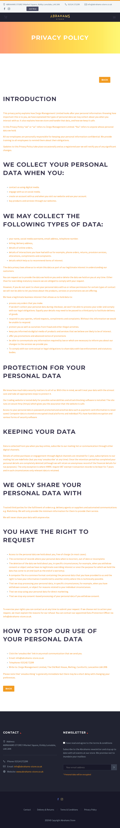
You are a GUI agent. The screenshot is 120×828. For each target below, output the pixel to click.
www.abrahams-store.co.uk (29, 771)
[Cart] (5, 17)
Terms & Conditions (69, 810)
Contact (27, 810)
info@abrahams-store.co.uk (100, 4)
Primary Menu (114, 17)
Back (105, 80)
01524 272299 (74, 4)
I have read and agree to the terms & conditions (88, 742)
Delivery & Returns (45, 810)
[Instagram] (9, 9)
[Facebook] (4, 9)
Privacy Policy (90, 810)
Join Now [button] (32, 8)
